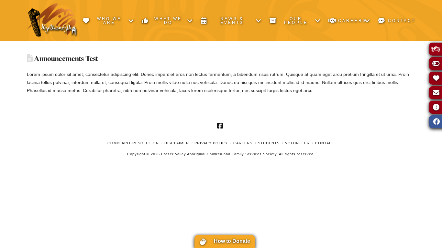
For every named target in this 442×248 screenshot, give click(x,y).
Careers (242, 143)
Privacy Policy (211, 143)
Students (269, 143)
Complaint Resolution (133, 143)
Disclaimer (176, 143)
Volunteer (297, 143)
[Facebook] (221, 125)
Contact (325, 143)
